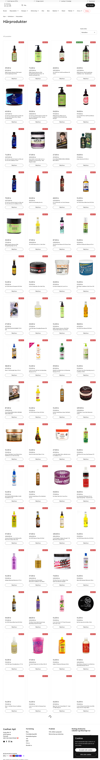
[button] (90, 5)
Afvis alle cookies (85, 754)
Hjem (4, 16)
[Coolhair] (7, 5)
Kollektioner (11, 16)
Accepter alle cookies (85, 750)
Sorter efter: (83, 29)
